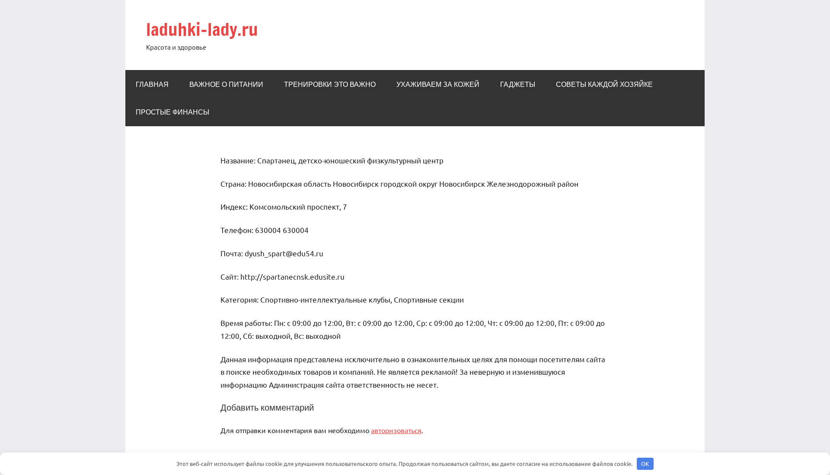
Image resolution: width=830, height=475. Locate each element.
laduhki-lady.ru (202, 29)
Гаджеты (517, 84)
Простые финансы (172, 112)
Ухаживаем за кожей (437, 84)
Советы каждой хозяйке (604, 84)
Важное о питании (226, 84)
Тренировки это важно (330, 84)
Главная (152, 84)
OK (645, 463)
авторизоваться (396, 430)
